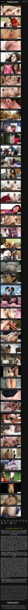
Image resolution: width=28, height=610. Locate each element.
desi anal (15, 596)
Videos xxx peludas (11, 606)
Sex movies (15, 552)
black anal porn (14, 594)
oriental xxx (21, 530)
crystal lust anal (23, 595)
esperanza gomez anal (10, 598)
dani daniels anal (4, 596)
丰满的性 (8, 582)
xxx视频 (17, 580)
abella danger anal (4, 586)
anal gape (14, 587)
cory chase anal (16, 595)
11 (5, 523)
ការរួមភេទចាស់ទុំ (19, 532)
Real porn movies (20, 554)
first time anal (8, 599)
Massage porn (19, 533)
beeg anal (7, 592)
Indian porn (14, 532)
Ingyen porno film (11, 608)
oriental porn (20, 581)
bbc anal (21, 591)
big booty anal (23, 592)
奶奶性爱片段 (7, 554)
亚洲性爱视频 (8, 580)
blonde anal (20, 594)
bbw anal (25, 591)
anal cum (2, 587)
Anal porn (22, 605)
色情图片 (8, 553)
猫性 (26, 552)
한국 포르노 (20, 579)
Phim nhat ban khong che (21, 608)
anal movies (22, 587)
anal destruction (8, 587)
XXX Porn (7, 530)
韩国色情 (25, 579)
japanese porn (21, 552)
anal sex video (8, 588)
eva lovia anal (24, 598)
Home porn (25, 533)
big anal (17, 592)
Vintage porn (10, 555)
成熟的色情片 (10, 552)
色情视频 (3, 580)
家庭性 (3, 532)
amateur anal (18, 586)
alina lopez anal (12, 586)
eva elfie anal (18, 598)
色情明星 (25, 555)
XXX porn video (14, 582)
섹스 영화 (16, 579)
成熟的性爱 (4, 555)
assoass (19, 590)
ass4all (15, 590)
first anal (2, 599)
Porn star (17, 530)
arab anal (5, 590)
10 (2, 523)
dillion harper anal (21, 596)
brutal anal (5, 595)
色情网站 (7, 581)
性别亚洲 (15, 581)
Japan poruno (24, 582)
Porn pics (10, 531)
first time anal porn (15, 599)
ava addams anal (15, 591)
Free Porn (3, 530)
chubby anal (10, 595)
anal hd (18, 587)
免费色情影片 (3, 553)
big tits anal (7, 594)
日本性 (19, 582)
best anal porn (13, 592)
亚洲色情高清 (20, 555)
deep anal (10, 596)
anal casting (24, 586)
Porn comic (13, 533)
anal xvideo (22, 588)
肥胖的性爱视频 (13, 554)
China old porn (18, 553)
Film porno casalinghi (19, 606)
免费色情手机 (4, 552)
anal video (18, 588)
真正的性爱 (13, 580)
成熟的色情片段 (4, 579)
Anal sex (5, 531)
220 (11, 523)
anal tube (13, 588)
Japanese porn (8, 532)
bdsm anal (3, 592)
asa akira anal (10, 590)
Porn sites (8, 533)
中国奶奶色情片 (24, 531)
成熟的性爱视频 (14, 534)
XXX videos (12, 530)
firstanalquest (22, 599)
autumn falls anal (7, 591)
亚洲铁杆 (14, 556)
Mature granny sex (16, 531)
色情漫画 (12, 553)
